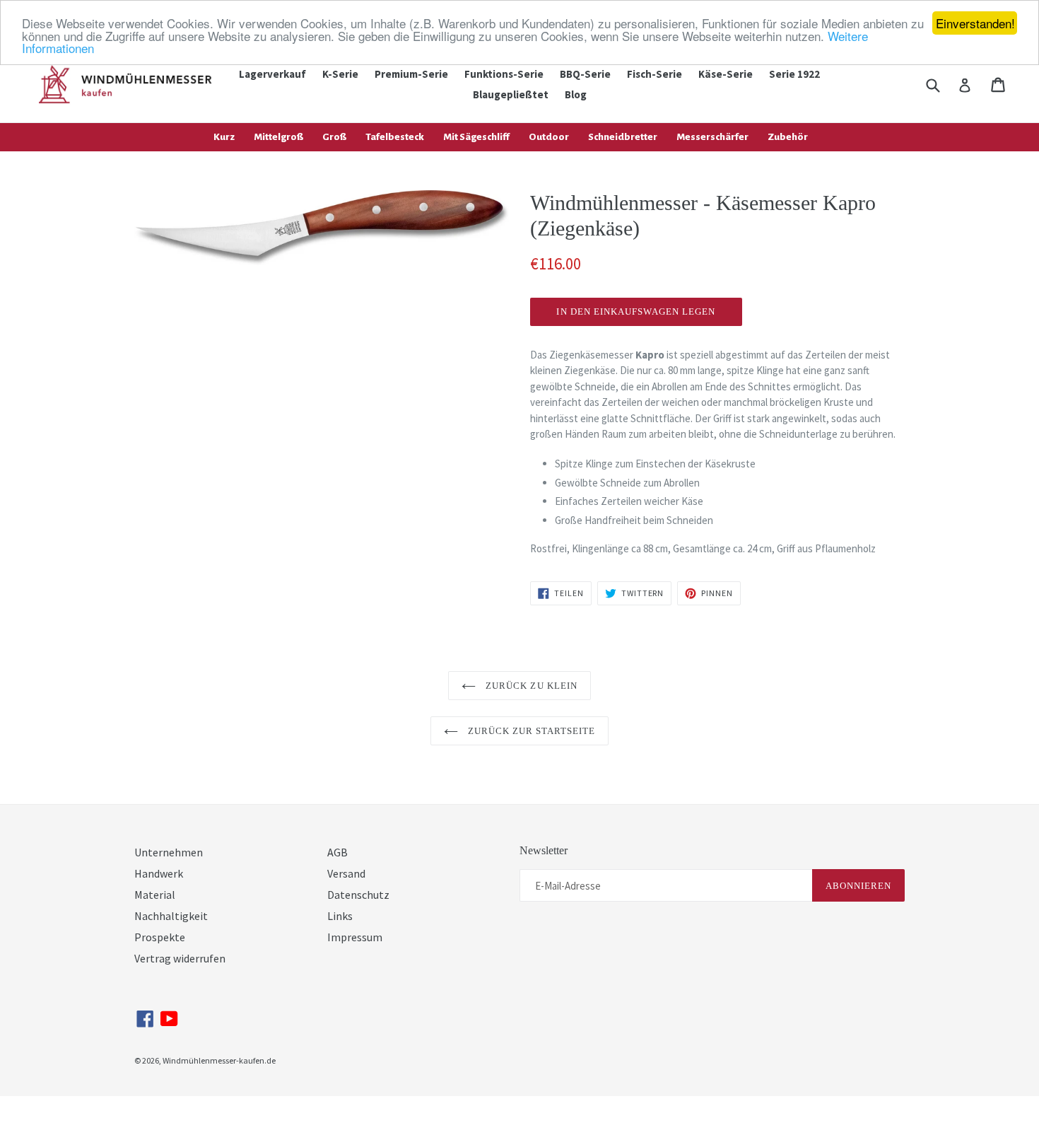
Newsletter (544, 850)
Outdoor (549, 137)
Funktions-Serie (504, 74)
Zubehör (788, 137)
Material (154, 894)
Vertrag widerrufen (179, 958)
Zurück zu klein (530, 685)
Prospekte (159, 937)
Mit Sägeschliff (476, 137)
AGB (337, 852)
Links (340, 916)
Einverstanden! (975, 23)
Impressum (354, 937)
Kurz (224, 137)
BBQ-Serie (585, 74)
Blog (576, 94)
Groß (334, 137)
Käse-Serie (725, 74)
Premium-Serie (411, 74)
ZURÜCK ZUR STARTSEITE (530, 731)
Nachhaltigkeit (171, 916)
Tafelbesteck (394, 137)
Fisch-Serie (654, 74)
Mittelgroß (278, 137)
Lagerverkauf (272, 74)
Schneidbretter (622, 137)
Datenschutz (358, 894)
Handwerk (158, 873)
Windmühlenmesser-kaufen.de (219, 1060)
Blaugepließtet (510, 94)
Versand (346, 873)
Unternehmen (168, 852)
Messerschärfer (712, 137)
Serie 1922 (794, 74)
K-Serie (340, 74)
